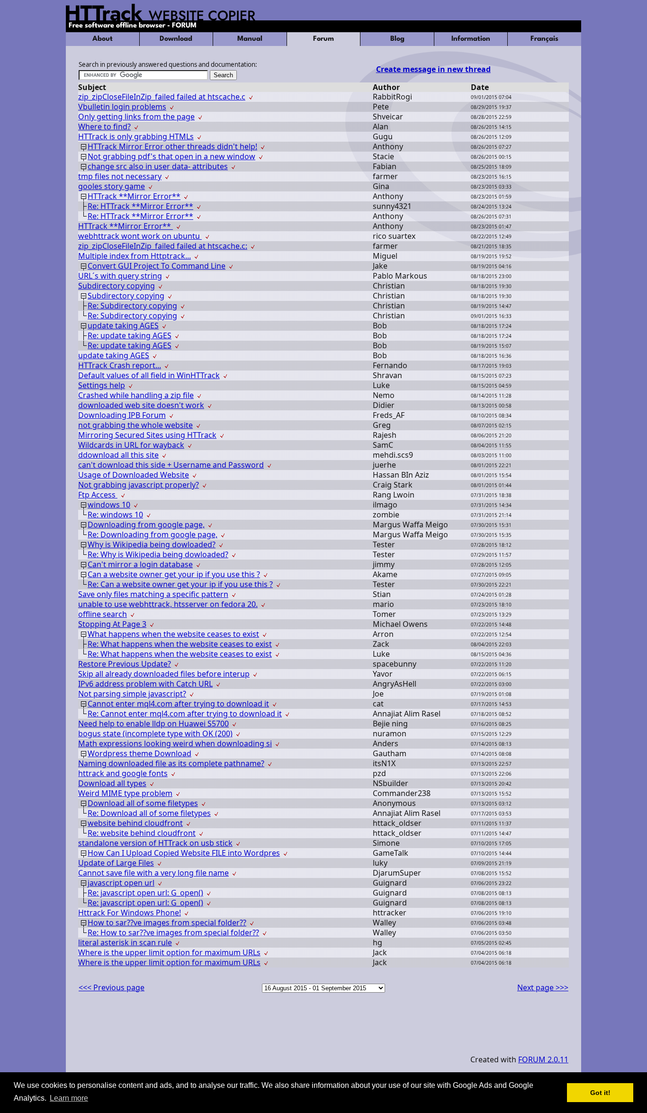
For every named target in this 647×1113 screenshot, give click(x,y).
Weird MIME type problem (125, 793)
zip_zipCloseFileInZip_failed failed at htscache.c (161, 96)
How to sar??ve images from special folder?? (167, 922)
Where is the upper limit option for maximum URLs (169, 952)
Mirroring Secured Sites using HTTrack (147, 435)
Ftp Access (97, 494)
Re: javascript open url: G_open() (145, 892)
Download (176, 39)
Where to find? (104, 126)
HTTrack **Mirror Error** (134, 196)
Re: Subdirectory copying (132, 305)
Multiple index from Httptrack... (134, 256)
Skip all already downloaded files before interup (164, 674)
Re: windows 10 (115, 514)
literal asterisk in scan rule (125, 942)
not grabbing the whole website (135, 425)
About (102, 39)
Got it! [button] (600, 1092)
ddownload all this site (118, 455)
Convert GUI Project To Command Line (156, 266)
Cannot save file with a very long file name (153, 873)
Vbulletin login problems (122, 106)
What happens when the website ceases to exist (173, 634)
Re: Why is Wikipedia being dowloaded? (158, 554)
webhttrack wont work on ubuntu (140, 236)
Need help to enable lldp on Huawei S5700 (153, 723)
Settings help (101, 385)
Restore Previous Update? (124, 664)
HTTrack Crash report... (119, 365)
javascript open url (121, 883)
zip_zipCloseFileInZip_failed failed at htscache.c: (162, 246)
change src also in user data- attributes (158, 166)
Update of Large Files (116, 863)
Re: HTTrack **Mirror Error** (140, 206)
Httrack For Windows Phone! (129, 912)
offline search (102, 614)
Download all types (112, 783)
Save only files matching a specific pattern (153, 594)
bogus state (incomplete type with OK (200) (155, 733)
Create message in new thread (433, 69)
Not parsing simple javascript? (132, 693)
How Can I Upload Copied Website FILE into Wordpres (184, 853)
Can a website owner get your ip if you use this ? (174, 574)
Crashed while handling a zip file (136, 395)
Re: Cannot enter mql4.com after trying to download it (185, 713)
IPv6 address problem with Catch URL (145, 684)
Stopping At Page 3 (112, 624)
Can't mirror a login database (140, 564)
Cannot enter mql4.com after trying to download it (178, 703)
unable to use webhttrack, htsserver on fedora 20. (168, 604)
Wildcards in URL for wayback (131, 445)
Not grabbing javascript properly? (138, 485)
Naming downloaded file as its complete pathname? (171, 763)
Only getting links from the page (136, 116)
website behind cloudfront (135, 823)
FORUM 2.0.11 (543, 1059)
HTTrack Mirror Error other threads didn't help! (172, 146)
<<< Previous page (111, 987)
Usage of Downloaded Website (133, 475)
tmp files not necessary (120, 176)
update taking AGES (123, 325)
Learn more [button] (69, 1098)
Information (470, 39)
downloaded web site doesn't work (141, 405)
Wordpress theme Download (139, 753)
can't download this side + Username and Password (171, 465)
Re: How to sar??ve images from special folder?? (173, 932)
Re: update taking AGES (129, 335)
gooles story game (111, 186)
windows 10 (109, 504)
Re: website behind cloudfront (142, 833)
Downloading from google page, (146, 524)
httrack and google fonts (123, 773)
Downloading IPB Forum (122, 415)
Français (544, 39)
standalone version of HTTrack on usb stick (155, 843)
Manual (249, 39)
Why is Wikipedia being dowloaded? (152, 544)
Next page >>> (542, 987)
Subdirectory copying (116, 286)
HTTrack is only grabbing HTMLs (136, 136)
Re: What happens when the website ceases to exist (180, 644)
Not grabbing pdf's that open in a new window (171, 156)
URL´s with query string (120, 276)
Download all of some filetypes (143, 803)
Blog (397, 39)
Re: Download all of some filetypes (149, 813)
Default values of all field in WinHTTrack (149, 375)
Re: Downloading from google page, (152, 534)
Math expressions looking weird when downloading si (175, 743)
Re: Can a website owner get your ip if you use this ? (180, 584)
